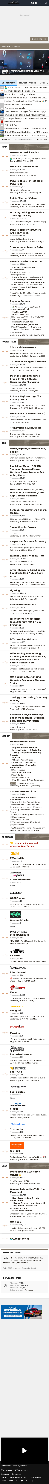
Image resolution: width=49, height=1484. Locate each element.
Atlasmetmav (23, 1262)
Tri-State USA (38, 317)
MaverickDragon (37, 241)
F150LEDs (15, 955)
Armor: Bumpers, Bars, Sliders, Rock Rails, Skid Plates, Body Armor (27, 573)
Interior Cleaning (17, 727)
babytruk (25, 422)
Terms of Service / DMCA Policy (14, 1477)
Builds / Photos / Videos (23, 198)
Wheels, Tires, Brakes (22, 760)
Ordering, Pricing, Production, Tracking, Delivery (27, 214)
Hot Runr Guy (35, 536)
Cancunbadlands (37, 584)
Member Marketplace (22, 741)
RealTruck (16, 1071)
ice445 (30, 161)
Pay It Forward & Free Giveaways (28, 780)
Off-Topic (16, 1222)
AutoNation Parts (20, 879)
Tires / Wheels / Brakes (23, 527)
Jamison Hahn (17, 1260)
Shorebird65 (34, 1183)
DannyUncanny (36, 633)
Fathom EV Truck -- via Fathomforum (22, 268)
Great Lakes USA (20, 314)
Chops (32, 224)
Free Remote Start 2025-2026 (23, 501)
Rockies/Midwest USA (22, 322)
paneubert (34, 648)
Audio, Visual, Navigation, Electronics (24, 766)
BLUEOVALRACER (36, 207)
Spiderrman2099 (37, 356)
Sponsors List (18, 824)
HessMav (33, 1019)
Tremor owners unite (19, 173)
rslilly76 (32, 564)
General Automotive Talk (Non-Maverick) (28, 1191)
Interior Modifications (23, 604)
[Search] (45, 3)
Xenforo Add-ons (14, 1466)
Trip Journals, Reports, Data (26, 247)
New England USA (20, 317)
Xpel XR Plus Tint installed (21, 561)
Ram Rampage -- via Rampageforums (20, 273)
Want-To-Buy (18, 775)
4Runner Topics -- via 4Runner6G (28, 1203)
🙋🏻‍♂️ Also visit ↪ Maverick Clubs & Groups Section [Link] (25, 308)
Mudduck (33, 729)
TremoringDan (35, 192)
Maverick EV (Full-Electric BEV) (27, 413)
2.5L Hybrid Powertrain (23, 347)
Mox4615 (37, 1260)
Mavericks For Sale (21, 772)
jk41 (12, 1258)
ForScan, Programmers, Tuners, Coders (28, 511)
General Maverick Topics (24, 152)
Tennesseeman (36, 504)
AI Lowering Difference (20, 190)
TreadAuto (16, 1129)
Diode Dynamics (19, 934)
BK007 (24, 691)
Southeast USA (19, 312)
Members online (12, 1252)
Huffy (32, 1000)
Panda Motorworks (30, 830)
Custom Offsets (19, 920)
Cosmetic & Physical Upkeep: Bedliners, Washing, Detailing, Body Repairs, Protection (27, 717)
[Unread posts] (40, 3)
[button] (3, 3)
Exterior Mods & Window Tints (27, 555)
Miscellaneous (18, 770)
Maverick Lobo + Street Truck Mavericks (26, 182)
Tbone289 (30, 671)
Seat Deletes (17, 1092)
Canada (37, 329)
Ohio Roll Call (16, 332)
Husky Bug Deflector (22, 783)
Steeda (14, 1108)
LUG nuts (13, 533)
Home (10, 1481)
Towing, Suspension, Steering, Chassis (26, 753)
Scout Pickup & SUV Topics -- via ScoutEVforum (27, 288)
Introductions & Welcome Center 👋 (25, 1173)
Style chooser (7, 1470)
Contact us (16, 1474)
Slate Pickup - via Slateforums (27, 279)
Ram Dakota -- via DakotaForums (27, 284)
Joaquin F (29, 613)
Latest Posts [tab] (9, 82)
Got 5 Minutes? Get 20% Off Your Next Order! (29, 1060)
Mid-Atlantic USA (19, 319)
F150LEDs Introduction (19, 961)
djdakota (28, 1260)
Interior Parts (37, 750)
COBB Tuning (17, 898)
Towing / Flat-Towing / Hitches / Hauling (28, 699)
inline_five (34, 390)
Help (4, 1481)
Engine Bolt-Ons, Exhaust (24, 747)
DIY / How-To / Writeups (23, 639)
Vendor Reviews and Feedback (26, 822)
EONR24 (25, 906)
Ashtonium (29, 1290)
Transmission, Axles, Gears (25, 427)
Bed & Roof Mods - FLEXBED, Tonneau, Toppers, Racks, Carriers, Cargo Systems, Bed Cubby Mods (27, 471)
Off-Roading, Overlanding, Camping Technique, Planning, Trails (28, 680)
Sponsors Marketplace (23, 791)
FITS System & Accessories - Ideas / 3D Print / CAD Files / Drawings (26, 622)
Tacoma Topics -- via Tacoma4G (28, 282)
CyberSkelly (35, 785)
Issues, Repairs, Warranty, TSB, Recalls (28, 450)
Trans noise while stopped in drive (25, 434)
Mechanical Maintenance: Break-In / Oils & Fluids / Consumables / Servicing (25, 379)
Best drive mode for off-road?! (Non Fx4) (28, 689)
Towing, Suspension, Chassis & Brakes (24, 810)
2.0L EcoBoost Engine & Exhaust (28, 361)
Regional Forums (20, 301)
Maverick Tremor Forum (24, 166)
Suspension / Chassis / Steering (28, 541)
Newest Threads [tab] (27, 82)
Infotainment (18, 972)
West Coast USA (19, 327)
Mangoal (15, 1010)
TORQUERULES (31, 370)
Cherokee (33, 521)
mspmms (29, 1230)
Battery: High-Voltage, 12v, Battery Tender (26, 398)
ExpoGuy (39, 1258)
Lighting (15, 590)
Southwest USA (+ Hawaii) (25, 324)
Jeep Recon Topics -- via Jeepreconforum (23, 1206)
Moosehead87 (9, 1262)
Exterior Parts (19, 750)
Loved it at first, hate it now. (21, 239)
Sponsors (5, 1474)
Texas (15, 329)
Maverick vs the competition (26, 261)
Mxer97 (31, 550)
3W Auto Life (17, 858)
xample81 (33, 599)
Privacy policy (35, 1477)
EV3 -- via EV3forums (22, 1210)
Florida (26, 329)
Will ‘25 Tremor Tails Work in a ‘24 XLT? (26, 596)
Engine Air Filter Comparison (22, 388)
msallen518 (20, 1258)
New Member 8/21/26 (19, 1181)
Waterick (30, 709)
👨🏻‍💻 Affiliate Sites (19, 1238)
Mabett (14, 992)
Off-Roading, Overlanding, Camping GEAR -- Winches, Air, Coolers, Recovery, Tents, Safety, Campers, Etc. (28, 658)
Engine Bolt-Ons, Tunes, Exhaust (26, 802)
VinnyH (25, 943)
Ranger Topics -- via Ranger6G (27, 277)
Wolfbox (15, 1150)
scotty (33, 981)
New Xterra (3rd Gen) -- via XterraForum (24, 1199)
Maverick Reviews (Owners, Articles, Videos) (26, 231)
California (36, 327)
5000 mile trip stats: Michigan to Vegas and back (23, 72)
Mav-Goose (34, 436)
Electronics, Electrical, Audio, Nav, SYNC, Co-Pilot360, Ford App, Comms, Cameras (27, 492)
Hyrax (43, 961)
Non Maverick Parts (20, 777)
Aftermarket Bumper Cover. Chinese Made (29, 582)
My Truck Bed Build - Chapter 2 (23, 481)
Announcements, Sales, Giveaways (23, 798)
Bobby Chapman (36, 408)
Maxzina (15, 1033)
